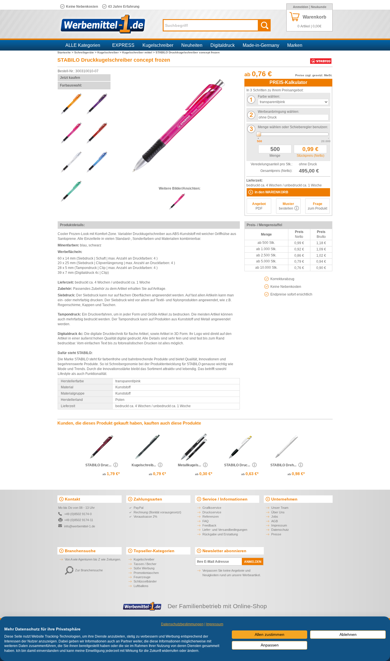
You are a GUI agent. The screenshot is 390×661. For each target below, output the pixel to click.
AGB (274, 521)
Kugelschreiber (157, 45)
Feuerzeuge (142, 577)
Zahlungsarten (148, 499)
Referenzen (210, 516)
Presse (276, 534)
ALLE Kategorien (82, 45)
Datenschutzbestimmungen (182, 624)
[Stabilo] (321, 64)
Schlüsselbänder (145, 581)
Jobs (274, 516)
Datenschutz (280, 529)
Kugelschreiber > (109, 52)
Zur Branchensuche (89, 570)
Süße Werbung (144, 568)
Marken (294, 45)
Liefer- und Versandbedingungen (224, 529)
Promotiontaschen (146, 572)
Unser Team (279, 507)
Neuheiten (191, 45)
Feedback (209, 525)
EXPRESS (123, 45)
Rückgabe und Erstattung (220, 534)
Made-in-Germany (261, 45)
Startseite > (65, 52)
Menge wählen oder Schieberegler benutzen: (293, 127)
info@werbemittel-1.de (79, 526)
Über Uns (278, 512)
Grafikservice (211, 507)
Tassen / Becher (145, 564)
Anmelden (300, 7)
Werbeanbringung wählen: (278, 112)
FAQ (205, 521)
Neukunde (318, 7)
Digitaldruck (222, 45)
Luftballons (141, 586)
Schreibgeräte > (85, 52)
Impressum (279, 525)
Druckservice (211, 512)
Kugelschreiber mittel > (139, 52)
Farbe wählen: (269, 97)
